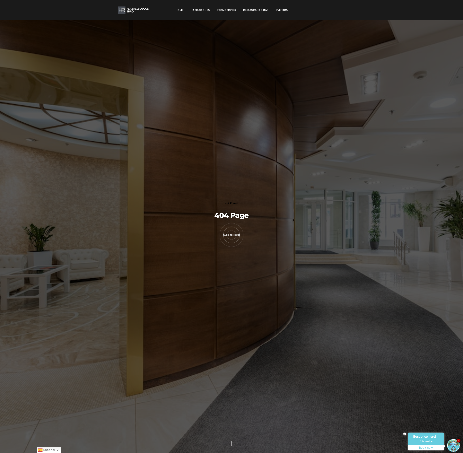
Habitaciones (200, 10)
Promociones (226, 10)
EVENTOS (282, 10)
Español (49, 450)
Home (179, 10)
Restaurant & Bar (256, 10)
